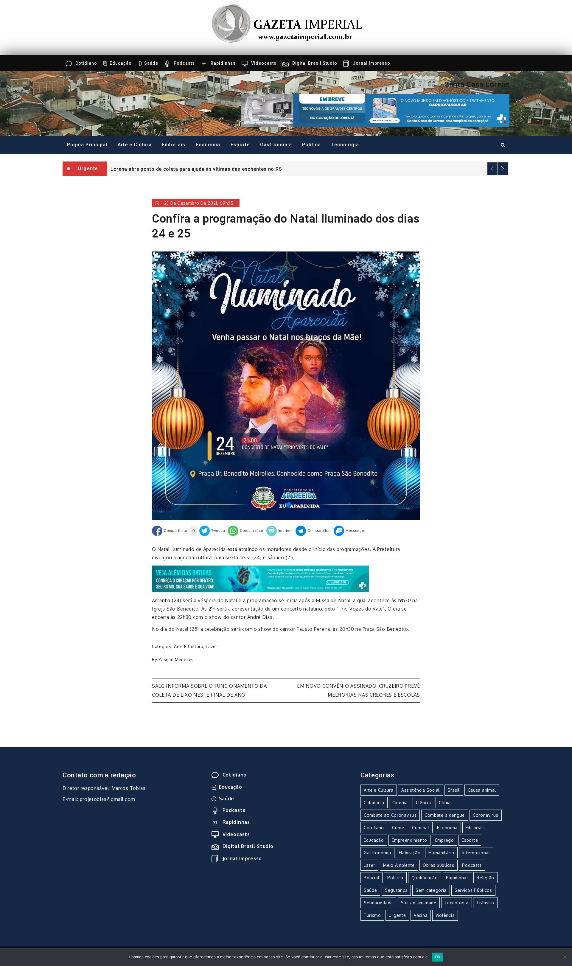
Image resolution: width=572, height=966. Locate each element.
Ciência (423, 802)
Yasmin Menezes (176, 659)
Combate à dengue (445, 815)
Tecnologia (345, 144)
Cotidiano (86, 63)
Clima (445, 802)
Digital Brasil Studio (314, 63)
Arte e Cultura (135, 144)
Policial (372, 877)
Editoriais (173, 144)
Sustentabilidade (418, 902)
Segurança (396, 890)
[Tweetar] (212, 531)
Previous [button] (492, 168)
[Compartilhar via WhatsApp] (245, 531)
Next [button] (503, 168)
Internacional (476, 852)
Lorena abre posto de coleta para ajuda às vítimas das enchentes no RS (196, 169)
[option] (308, 168)
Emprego (444, 840)
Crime (398, 827)
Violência (445, 915)
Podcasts (184, 63)
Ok (437, 956)
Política (311, 144)
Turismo (372, 915)
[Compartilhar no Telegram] (313, 531)
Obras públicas (438, 865)
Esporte (240, 144)
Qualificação (424, 877)
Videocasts (263, 63)
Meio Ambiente (399, 865)
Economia (208, 144)
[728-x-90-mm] (260, 578)
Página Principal (87, 144)
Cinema (400, 802)
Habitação (409, 852)
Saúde (151, 63)
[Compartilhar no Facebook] (169, 531)
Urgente (397, 915)
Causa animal (482, 790)
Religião (485, 877)
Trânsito (485, 902)
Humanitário (441, 852)
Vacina (421, 915)
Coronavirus (485, 815)
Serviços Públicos (473, 890)
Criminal (420, 827)
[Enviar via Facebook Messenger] (350, 531)
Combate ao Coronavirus (390, 815)
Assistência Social (420, 790)
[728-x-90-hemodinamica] (375, 110)
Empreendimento (409, 840)
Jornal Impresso (371, 63)
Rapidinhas (223, 63)
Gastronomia (276, 144)
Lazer (211, 646)
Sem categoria (431, 890)
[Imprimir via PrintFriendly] (279, 531)
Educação (121, 63)
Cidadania (374, 802)
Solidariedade (378, 902)
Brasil (454, 790)
